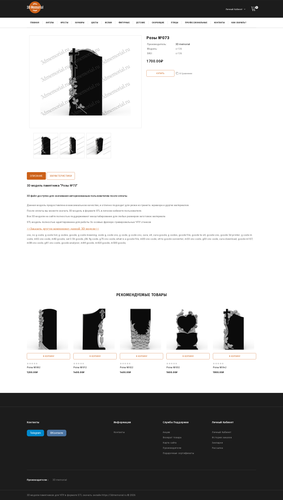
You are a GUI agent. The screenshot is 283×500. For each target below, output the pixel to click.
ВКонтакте (56, 432)
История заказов (222, 437)
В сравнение (185, 73)
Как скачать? (238, 22)
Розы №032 (173, 367)
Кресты (64, 22)
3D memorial (183, 44)
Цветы (94, 22)
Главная (34, 22)
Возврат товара (172, 437)
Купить (160, 73)
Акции (166, 432)
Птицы (174, 22)
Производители (172, 448)
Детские (140, 22)
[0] (253, 8)
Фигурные (124, 22)
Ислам (108, 22)
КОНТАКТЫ (219, 22)
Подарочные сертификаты (178, 453)
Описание (36, 176)
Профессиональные (196, 22)
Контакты (119, 432)
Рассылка (217, 448)
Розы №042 (219, 367)
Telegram (35, 432)
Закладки (217, 442)
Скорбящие (158, 22)
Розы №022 (126, 367)
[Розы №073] (45, 145)
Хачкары (79, 22)
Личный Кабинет (221, 432)
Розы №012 (80, 367)
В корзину (48, 356)
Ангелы (50, 22)
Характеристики (61, 176)
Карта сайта (170, 442)
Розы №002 (33, 367)
